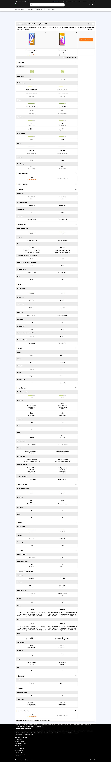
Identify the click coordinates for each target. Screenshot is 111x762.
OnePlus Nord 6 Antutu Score (51, 731)
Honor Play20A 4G (19, 747)
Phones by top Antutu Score (21, 731)
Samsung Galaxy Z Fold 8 (65, 1)
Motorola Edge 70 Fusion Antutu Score (35, 731)
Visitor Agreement (85, 725)
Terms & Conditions (21, 726)
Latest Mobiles (55, 1)
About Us (67, 725)
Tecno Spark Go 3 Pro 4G (20, 741)
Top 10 (37, 725)
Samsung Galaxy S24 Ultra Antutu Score (24, 734)
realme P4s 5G (86, 1)
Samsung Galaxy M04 (31, 50)
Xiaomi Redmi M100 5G (20, 754)
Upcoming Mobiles (49, 9)
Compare (24, 725)
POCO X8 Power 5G (19, 750)
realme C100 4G (18, 745)
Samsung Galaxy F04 (62, 50)
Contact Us (18, 725)
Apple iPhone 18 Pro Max (20, 743)
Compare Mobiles (24, 720)
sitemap (61, 725)
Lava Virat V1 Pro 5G (19, 748)
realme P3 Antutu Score (87, 731)
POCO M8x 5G (18, 755)
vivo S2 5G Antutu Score (49, 732)
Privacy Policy (55, 725)
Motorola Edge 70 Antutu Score (65, 731)
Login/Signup (92, 4)
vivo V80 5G (93, 1)
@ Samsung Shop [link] (31, 54)
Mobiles (18, 720)
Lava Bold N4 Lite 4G (19, 739)
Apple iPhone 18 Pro (76, 1)
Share (90, 24)
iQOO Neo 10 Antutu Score (73, 732)
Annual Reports (74, 725)
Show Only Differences (71, 57)
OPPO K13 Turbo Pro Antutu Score (22, 732)
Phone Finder (31, 725)
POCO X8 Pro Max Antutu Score (37, 732)
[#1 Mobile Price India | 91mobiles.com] (20, 4)
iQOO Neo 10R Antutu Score (61, 732)
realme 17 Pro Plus (19, 752)
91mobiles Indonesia (45, 725)
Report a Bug (93, 759)
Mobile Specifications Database (36, 726)
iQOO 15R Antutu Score (77, 731)
